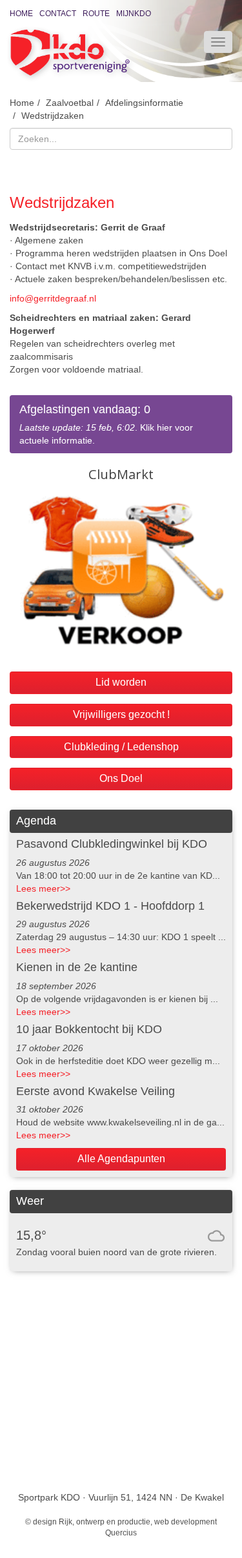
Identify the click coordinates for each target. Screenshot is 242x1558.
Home (21, 13)
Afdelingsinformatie (144, 102)
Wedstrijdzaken (52, 115)
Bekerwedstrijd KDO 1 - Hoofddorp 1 (110, 905)
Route (96, 13)
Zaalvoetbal (70, 102)
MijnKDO (133, 13)
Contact (57, 13)
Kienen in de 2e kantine (76, 967)
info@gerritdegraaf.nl (53, 298)
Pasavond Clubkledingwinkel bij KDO (111, 843)
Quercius (121, 1532)
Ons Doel (121, 778)
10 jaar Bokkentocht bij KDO (89, 1029)
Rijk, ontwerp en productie (104, 1521)
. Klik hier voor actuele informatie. (106, 424)
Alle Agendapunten (121, 1158)
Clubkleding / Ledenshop (121, 746)
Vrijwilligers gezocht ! (121, 714)
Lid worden (121, 682)
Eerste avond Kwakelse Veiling (95, 1091)
